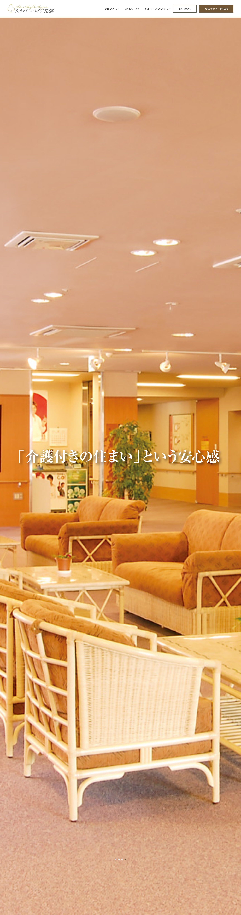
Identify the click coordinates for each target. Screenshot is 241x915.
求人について (185, 8)
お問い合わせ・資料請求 (216, 8)
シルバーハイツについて (157, 9)
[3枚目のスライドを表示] (122, 859)
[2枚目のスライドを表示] (119, 859)
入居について (132, 9)
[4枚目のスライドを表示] (125, 859)
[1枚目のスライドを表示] (115, 859)
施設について (112, 9)
